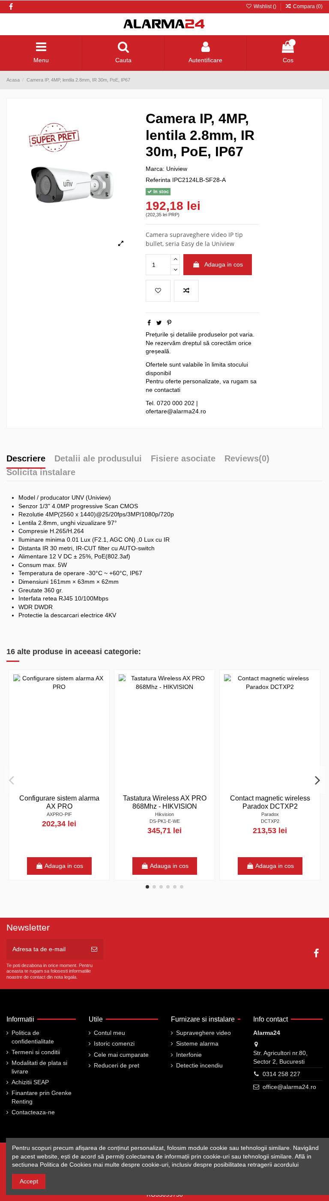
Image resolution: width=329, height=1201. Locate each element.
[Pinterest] (169, 322)
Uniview (176, 168)
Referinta (158, 179)
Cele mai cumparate (121, 1054)
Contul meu (109, 1032)
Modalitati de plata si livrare (39, 1067)
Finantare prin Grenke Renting (42, 1097)
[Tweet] (159, 322)
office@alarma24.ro (289, 1086)
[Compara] (98, 702)
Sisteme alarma (197, 1043)
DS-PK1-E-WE (165, 821)
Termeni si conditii (36, 1052)
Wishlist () (264, 6)
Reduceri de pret (116, 1065)
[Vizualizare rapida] (98, 717)
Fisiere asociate (183, 459)
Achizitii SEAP (30, 1082)
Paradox (270, 814)
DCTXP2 (270, 821)
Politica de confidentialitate (33, 1037)
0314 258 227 (281, 1074)
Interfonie (189, 1054)
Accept (29, 1181)
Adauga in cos (223, 264)
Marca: (155, 168)
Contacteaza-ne (33, 1112)
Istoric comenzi (114, 1043)
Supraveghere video (203, 1032)
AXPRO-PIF (59, 814)
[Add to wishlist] (158, 291)
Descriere (25, 459)
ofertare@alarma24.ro (176, 411)
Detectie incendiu (199, 1065)
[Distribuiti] (149, 322)
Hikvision (164, 814)
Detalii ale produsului (98, 459)
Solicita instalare (40, 472)
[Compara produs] (186, 291)
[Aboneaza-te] (94, 949)
